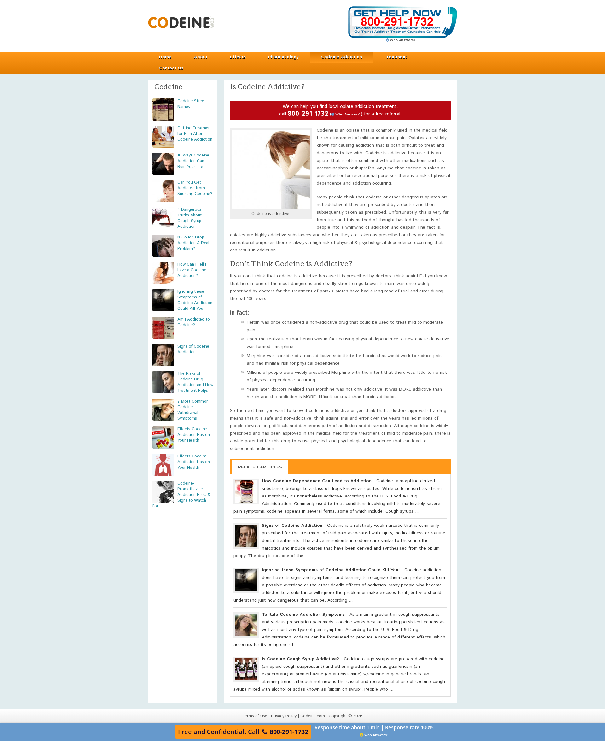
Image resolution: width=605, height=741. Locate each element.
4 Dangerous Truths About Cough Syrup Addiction (189, 218)
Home (165, 57)
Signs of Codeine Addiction (193, 349)
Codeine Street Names (191, 104)
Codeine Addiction (341, 57)
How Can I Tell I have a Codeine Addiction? (191, 270)
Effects (238, 57)
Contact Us (171, 68)
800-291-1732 (308, 114)
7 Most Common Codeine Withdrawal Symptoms (193, 409)
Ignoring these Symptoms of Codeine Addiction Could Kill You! (194, 300)
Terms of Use (255, 716)
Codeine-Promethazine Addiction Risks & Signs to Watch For (181, 494)
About (200, 57)
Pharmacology (283, 57)
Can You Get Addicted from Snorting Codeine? (194, 188)
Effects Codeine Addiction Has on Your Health (193, 435)
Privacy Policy (284, 716)
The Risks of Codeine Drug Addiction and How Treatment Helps (195, 382)
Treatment (395, 57)
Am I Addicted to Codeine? (193, 322)
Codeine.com (181, 22)
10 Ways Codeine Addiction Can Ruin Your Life (193, 161)
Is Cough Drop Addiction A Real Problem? (193, 243)
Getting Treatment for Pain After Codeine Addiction (194, 134)
